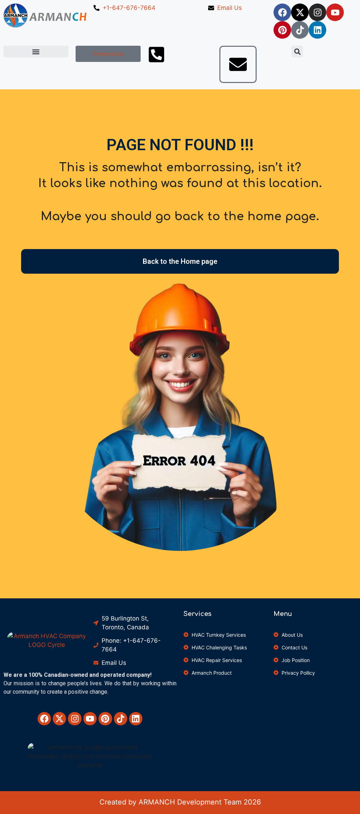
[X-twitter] (300, 12)
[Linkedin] (317, 30)
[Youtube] (335, 12)
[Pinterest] (282, 30)
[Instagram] (317, 12)
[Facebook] (282, 12)
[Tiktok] (300, 30)
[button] (36, 51)
